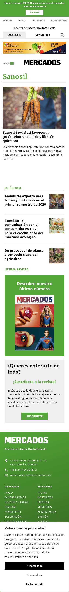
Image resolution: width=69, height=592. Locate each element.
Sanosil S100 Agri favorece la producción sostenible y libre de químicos (28, 136)
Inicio (9, 492)
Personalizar (34, 575)
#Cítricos (7, 20)
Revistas (10, 507)
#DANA (22, 20)
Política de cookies (26, 557)
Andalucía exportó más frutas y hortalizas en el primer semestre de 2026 (25, 200)
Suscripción (13, 516)
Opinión (43, 516)
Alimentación (47, 512)
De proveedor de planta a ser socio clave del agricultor (24, 254)
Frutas (42, 492)
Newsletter (13, 512)
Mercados (45, 507)
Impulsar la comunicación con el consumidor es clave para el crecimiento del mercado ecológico (24, 228)
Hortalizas (45, 497)
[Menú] (12, 63)
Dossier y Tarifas (16, 502)
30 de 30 (43, 521)
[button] (62, 35)
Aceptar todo (35, 566)
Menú (6, 63)
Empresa (43, 502)
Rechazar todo (34, 584)
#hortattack (39, 20)
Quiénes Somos (15, 497)
